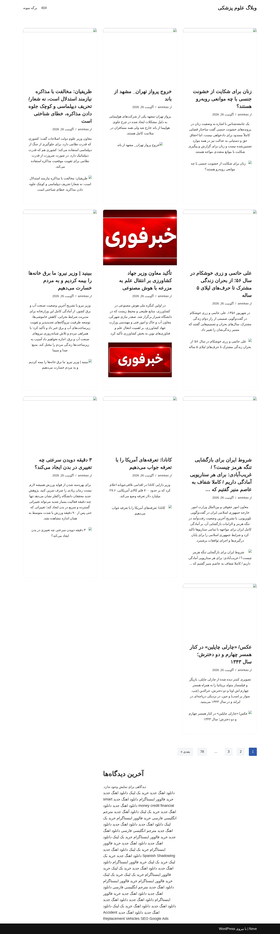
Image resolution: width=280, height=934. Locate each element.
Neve (253, 929)
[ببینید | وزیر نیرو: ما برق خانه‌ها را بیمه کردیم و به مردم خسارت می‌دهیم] (60, 237)
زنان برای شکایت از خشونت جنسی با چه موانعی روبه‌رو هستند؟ (222, 99)
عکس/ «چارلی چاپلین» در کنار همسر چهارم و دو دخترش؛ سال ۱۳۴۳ (221, 654)
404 (44, 8)
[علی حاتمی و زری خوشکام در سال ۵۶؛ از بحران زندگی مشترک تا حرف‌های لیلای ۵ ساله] (220, 237)
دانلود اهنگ (141, 906)
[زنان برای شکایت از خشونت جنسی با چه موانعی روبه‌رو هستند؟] (220, 56)
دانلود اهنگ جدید (162, 793)
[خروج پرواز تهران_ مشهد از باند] (140, 56)
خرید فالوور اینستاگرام (156, 799)
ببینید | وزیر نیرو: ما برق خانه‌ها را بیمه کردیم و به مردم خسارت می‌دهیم (60, 280)
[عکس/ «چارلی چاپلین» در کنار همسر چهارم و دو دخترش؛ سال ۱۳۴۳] (220, 611)
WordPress (227, 929)
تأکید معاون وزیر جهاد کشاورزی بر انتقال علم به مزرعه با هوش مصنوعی (145, 280)
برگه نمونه (30, 8)
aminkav (243, 114)
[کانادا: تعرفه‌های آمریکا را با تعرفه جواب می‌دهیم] (140, 424)
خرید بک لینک (139, 793)
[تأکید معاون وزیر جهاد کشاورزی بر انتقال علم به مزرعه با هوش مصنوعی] (140, 237)
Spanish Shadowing (158, 856)
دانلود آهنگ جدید (126, 812)
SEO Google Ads (154, 919)
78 (202, 751)
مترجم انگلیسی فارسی (138, 831)
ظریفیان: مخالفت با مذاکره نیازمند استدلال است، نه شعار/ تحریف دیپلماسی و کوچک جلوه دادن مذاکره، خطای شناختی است (60, 106)
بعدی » (185, 751)
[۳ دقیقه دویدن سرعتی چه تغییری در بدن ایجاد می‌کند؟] (60, 424)
